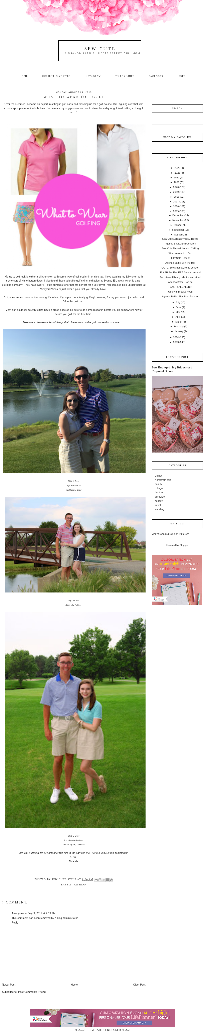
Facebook (156, 76)
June (178, 307)
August (178, 234)
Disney (158, 475)
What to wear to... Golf (180, 253)
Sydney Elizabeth (114, 280)
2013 (176, 342)
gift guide (160, 496)
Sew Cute (100, 49)
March (178, 321)
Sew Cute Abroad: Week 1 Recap (180, 238)
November (178, 220)
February (179, 326)
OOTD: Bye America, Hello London (180, 267)
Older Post (139, 984)
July (178, 302)
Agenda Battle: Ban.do (180, 282)
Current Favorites (56, 76)
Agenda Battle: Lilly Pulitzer (180, 263)
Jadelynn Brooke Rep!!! (180, 291)
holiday (159, 501)
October (178, 225)
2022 (176, 177)
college (159, 488)
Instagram (93, 76)
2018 (176, 196)
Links (182, 76)
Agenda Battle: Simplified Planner (180, 296)
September (178, 229)
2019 (176, 192)
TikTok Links (124, 76)
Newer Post (8, 984)
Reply (15, 922)
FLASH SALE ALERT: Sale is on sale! (180, 272)
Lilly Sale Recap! (180, 258)
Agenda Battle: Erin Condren (180, 243)
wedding (159, 509)
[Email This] (96, 880)
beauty (158, 484)
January (178, 331)
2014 (176, 337)
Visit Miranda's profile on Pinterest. (170, 534)
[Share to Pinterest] (111, 880)
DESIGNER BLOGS (119, 1029)
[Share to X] (104, 880)
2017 (176, 201)
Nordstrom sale (163, 480)
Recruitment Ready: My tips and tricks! (180, 277)
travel (158, 505)
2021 (176, 182)
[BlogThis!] (100, 880)
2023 (177, 172)
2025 (177, 168)
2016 (176, 206)
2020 (176, 187)
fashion (80, 884)
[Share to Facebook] (108, 880)
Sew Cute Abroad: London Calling (180, 248)
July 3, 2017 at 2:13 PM (41, 913)
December (178, 215)
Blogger (184, 545)
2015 (176, 211)
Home (24, 76)
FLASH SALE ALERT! (180, 287)
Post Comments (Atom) (32, 991)
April (178, 317)
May (178, 312)
